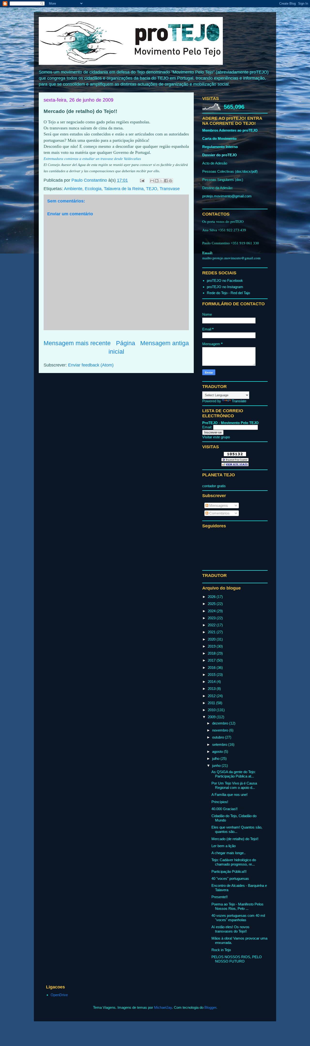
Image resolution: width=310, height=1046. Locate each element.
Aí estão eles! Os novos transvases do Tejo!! (230, 929)
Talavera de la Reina (124, 188)
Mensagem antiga (164, 343)
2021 (212, 632)
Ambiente (73, 188)
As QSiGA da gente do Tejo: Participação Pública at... (233, 774)
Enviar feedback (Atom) (91, 365)
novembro (220, 730)
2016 (212, 667)
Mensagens (218, 505)
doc (239, 171)
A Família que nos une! (229, 794)
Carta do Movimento (219, 138)
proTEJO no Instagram (225, 287)
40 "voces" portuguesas (230, 878)
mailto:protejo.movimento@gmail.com (231, 257)
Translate (239, 401)
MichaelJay (163, 1007)
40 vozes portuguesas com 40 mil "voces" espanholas (238, 917)
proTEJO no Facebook (225, 280)
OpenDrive (59, 995)
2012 (212, 696)
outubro (218, 737)
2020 (212, 639)
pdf (254, 171)
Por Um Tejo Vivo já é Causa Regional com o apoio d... (234, 785)
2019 (212, 646)
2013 (212, 689)
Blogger (210, 1007)
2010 (212, 710)
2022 (212, 625)
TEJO (151, 188)
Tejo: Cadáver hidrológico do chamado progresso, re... (233, 862)
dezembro (220, 723)
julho (216, 758)
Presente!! (219, 897)
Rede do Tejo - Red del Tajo (228, 293)
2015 (212, 674)
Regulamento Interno (220, 147)
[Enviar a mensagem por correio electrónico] (142, 180)
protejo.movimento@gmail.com (227, 196)
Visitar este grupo (216, 437)
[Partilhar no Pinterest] (170, 180)
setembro (220, 744)
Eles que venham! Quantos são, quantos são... (236, 829)
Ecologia (93, 188)
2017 (212, 660)
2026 (212, 597)
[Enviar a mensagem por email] (152, 180)
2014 (212, 682)
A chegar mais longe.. (228, 853)
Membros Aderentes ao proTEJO (230, 130)
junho (217, 765)
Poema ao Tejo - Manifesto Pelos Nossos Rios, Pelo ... (237, 906)
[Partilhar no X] (161, 180)
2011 (212, 703)
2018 (212, 653)
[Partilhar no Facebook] (165, 180)
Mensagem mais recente (77, 343)
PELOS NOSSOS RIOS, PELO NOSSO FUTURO (236, 959)
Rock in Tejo (221, 950)
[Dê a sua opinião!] (156, 180)
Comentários (219, 513)
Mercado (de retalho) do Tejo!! (234, 839)
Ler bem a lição (223, 846)
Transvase (170, 188)
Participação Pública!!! (229, 871)
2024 (212, 611)
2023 (212, 618)
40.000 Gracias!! (224, 809)
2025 (212, 604)
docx (247, 171)
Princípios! (219, 802)
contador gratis (214, 486)
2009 (212, 717)
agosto (218, 751)
